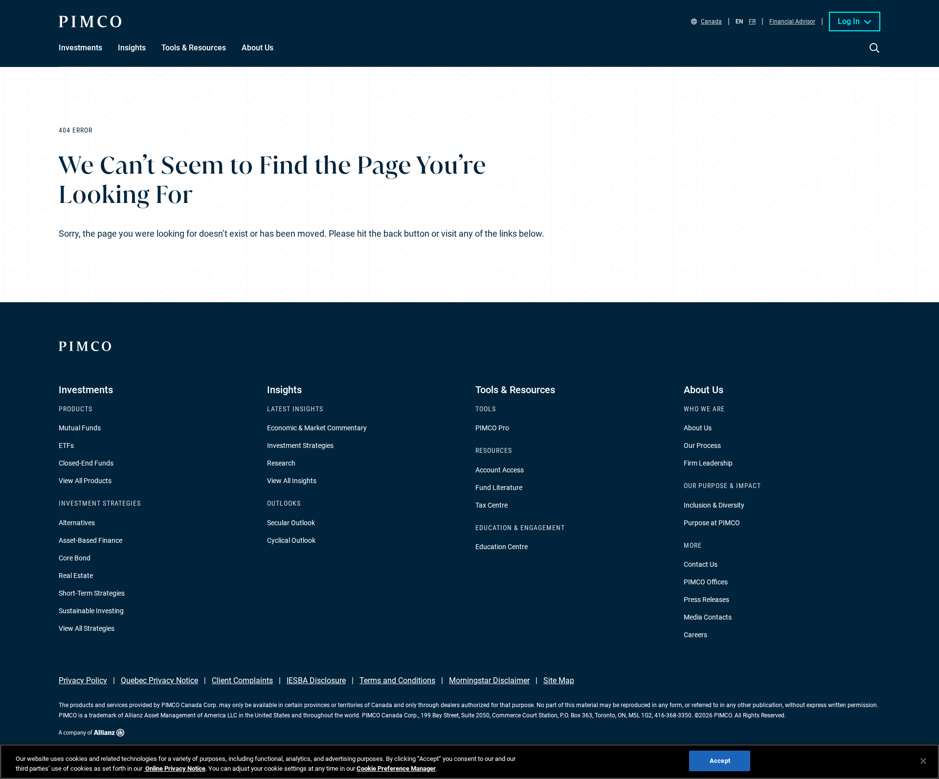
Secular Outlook (291, 523)
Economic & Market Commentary (317, 428)
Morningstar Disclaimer (489, 680)
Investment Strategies (300, 445)
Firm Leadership (708, 463)
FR (752, 21)
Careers (695, 635)
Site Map (558, 680)
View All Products (85, 481)
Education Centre (501, 547)
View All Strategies (86, 628)
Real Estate (76, 575)
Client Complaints (242, 680)
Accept (720, 760)
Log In (849, 21)
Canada (711, 21)
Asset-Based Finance (90, 540)
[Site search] (874, 55)
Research (281, 463)
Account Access (499, 470)
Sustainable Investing (91, 611)
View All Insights (291, 481)
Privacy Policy (83, 680)
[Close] (923, 761)
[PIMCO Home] (90, 21)
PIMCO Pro (492, 428)
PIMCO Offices (706, 582)
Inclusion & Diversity (714, 505)
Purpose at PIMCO (712, 523)
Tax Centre (491, 505)
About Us (698, 428)
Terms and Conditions (397, 680)
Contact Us (700, 564)
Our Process (702, 445)
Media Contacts (708, 617)
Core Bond (74, 558)
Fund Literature (498, 487)
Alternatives (77, 523)
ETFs (66, 445)
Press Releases (706, 599)
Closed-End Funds (86, 463)
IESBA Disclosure (316, 680)
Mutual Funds (80, 428)
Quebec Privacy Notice (159, 680)
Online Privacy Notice (174, 768)
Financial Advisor (792, 21)
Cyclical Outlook (291, 540)
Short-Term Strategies (92, 593)
